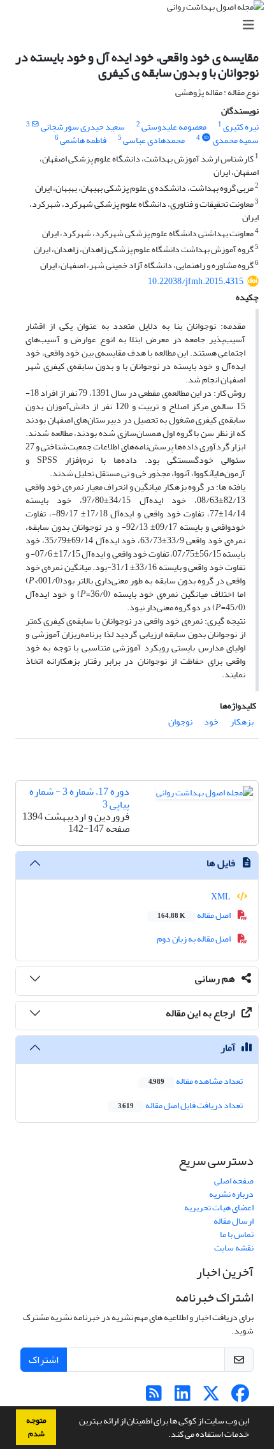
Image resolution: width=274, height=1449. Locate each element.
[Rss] (154, 1397)
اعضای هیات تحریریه (219, 1207)
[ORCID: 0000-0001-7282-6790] (206, 137)
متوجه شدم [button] (36, 1427)
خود (211, 721)
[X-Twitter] (211, 1397)
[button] (165, 1436)
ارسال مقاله (233, 1220)
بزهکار (242, 721)
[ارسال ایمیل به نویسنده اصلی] (35, 124)
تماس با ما (237, 1234)
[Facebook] (240, 1397)
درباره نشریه (231, 1194)
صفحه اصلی (234, 1180)
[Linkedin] (182, 1397)
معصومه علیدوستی (173, 126)
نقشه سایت (234, 1247)
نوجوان (180, 721)
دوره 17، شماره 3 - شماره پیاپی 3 (79, 797)
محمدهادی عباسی (154, 140)
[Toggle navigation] (141, 25)
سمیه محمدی (236, 140)
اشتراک (44, 1359)
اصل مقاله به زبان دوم (194, 938)
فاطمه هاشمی (83, 140)
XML (221, 896)
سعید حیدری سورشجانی (83, 126)
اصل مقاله (194, 915)
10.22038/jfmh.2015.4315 (195, 281)
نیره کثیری (241, 126)
